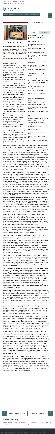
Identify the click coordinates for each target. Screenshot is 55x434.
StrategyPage (11, 430)
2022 (22, 422)
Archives (48, 29)
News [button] (5, 14)
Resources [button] (34, 14)
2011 (8, 424)
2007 (20, 424)
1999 (46, 424)
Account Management (18, 3)
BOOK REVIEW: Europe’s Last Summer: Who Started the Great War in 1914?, (38, 103)
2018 (34, 422)
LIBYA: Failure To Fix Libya (34, 41)
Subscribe (5, 63)
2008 (17, 424)
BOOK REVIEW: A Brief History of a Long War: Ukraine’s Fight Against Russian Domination (38, 82)
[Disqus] (27, 391)
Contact (15, 1)
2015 (44, 422)
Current (9, 422)
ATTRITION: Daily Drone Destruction (37, 78)
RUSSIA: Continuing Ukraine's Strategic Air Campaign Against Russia (37, 65)
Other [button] (26, 14)
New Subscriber (7, 3)
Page (13, 9)
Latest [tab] (33, 32)
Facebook (17, 60)
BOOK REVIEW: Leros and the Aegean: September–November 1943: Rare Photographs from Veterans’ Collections (37, 122)
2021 (25, 422)
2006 (24, 424)
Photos (20, 14)
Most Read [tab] (44, 32)
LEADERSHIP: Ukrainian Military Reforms (38, 111)
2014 (47, 422)
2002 (36, 424)
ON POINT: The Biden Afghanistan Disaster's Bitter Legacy (36, 70)
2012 (5, 424)
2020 (28, 422)
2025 (12, 422)
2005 (27, 424)
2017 (38, 422)
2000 (43, 424)
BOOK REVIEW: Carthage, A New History (38, 140)
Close (14, 63)
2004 (30, 424)
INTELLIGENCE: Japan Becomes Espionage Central (36, 87)
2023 (19, 422)
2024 (16, 422)
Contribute (21, 1)
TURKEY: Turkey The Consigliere (36, 96)
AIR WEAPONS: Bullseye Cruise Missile (37, 93)
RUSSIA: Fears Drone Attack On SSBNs (38, 118)
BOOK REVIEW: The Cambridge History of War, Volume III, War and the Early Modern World (37, 37)
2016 (41, 422)
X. (5, 61)
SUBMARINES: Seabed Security (36, 90)
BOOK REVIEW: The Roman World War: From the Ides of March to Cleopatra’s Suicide (37, 57)
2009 (14, 424)
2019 (31, 422)
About (9, 1)
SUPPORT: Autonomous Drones (36, 52)
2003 (33, 424)
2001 (39, 424)
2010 (11, 424)
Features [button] (12, 14)
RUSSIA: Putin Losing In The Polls (36, 126)
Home (4, 1)
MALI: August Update (33, 129)
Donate (11, 63)
